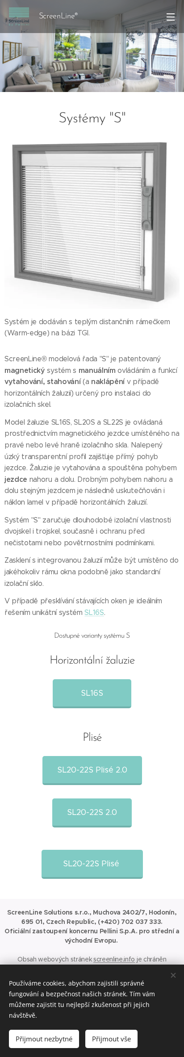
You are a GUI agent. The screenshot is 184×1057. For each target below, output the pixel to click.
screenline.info (114, 959)
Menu (171, 16)
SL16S (94, 612)
